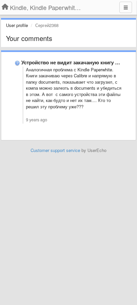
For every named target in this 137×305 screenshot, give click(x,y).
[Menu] (125, 7)
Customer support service (55, 150)
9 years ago (36, 120)
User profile (17, 25)
